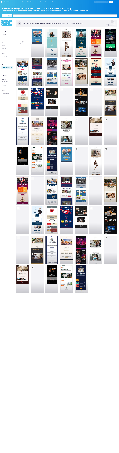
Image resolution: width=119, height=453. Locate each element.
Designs (5, 15)
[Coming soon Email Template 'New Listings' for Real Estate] (110, 102)
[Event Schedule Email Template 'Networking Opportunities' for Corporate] (51, 161)
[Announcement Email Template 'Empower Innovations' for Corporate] (51, 43)
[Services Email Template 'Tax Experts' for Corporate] (81, 131)
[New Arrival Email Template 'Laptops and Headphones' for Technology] (81, 102)
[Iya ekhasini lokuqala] (5, 2)
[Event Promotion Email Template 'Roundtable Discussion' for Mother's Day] (66, 72)
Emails (9, 15)
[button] (11, 28)
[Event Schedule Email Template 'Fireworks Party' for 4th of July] (66, 102)
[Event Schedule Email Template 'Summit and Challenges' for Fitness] (95, 43)
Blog (20, 6)
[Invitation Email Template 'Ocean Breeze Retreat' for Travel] (66, 131)
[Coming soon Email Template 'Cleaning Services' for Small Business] (110, 131)
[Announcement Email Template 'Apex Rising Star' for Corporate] (22, 131)
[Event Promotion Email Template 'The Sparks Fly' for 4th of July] (37, 102)
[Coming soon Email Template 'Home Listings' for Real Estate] (37, 161)
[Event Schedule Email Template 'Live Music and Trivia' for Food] (95, 72)
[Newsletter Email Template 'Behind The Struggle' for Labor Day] (51, 72)
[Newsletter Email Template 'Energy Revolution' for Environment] (95, 102)
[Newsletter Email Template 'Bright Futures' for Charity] (22, 72)
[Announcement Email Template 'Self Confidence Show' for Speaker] (22, 161)
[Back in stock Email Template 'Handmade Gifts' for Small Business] (81, 72)
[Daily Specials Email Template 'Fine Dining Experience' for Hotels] (37, 131)
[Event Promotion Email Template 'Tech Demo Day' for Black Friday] (110, 43)
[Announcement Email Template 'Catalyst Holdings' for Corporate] (81, 43)
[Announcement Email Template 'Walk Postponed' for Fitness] (37, 43)
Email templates (5, 6)
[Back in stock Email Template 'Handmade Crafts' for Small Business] (51, 102)
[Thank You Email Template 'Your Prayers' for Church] (95, 131)
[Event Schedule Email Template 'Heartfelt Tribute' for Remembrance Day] (22, 102)
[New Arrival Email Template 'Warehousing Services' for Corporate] (37, 72)
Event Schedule (14, 6)
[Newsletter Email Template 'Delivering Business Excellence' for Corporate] (110, 72)
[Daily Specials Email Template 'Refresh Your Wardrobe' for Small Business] (66, 43)
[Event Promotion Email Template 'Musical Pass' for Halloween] (51, 131)
